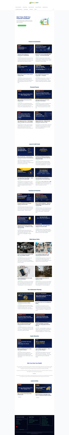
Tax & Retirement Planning (18, 9)
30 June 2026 (19, 123)
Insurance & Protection (38, 7)
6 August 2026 (20, 304)
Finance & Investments (18, 7)
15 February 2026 (20, 280)
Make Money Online (45, 7)
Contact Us (17, 422)
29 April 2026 (19, 159)
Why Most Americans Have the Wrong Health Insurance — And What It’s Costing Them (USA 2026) (25, 226)
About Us (17, 421)
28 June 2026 (37, 351)
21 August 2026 (20, 102)
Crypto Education (26, 9)
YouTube (35, 9)
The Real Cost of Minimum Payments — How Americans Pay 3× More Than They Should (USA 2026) (43, 157)
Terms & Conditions (32, 421)
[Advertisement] (34, 35)
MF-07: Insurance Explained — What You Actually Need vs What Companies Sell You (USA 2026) (43, 204)
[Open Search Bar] (53, 9)
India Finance (31, 9)
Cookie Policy (31, 422)
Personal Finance (25, 7)
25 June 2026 (37, 123)
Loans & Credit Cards (31, 7)
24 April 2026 (37, 160)
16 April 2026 (37, 180)
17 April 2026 (19, 180)
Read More (37, 397)
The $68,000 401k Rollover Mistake (24, 302)
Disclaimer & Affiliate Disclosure (33, 420)
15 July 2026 (37, 102)
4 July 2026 (19, 351)
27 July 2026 (37, 304)
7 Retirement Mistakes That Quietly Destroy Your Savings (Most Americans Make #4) (43, 324)
